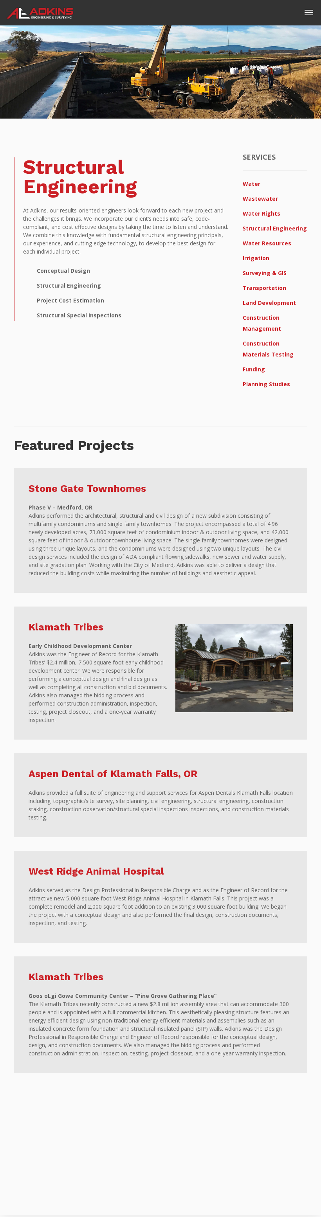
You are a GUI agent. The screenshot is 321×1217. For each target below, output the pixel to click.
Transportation (264, 288)
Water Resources (267, 243)
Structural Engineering (275, 228)
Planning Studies (266, 384)
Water (251, 183)
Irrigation (256, 258)
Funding (254, 369)
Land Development (269, 302)
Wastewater (260, 198)
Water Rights (261, 213)
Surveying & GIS (265, 273)
